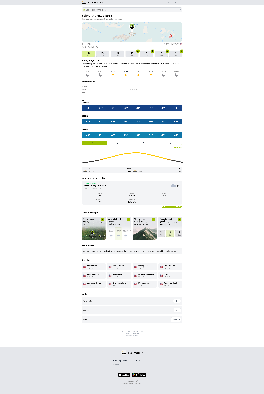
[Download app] (138, 51)
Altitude (86, 310)
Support (116, 365)
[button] (94, 228)
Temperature (88, 301)
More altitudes (175, 148)
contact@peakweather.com (132, 383)
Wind (85, 319)
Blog (169, 2)
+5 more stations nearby (172, 207)
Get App (178, 2)
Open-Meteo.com (133, 333)
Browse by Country (120, 360)
